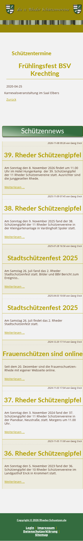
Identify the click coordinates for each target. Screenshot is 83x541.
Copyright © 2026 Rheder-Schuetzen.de (41, 520)
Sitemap (41, 535)
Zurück (11, 99)
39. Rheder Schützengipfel (42, 155)
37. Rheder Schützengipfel (42, 400)
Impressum (46, 528)
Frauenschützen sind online (43, 354)
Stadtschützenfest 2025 (42, 258)
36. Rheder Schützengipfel (42, 453)
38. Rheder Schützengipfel (42, 208)
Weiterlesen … (14, 187)
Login (30, 528)
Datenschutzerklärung (40, 531)
